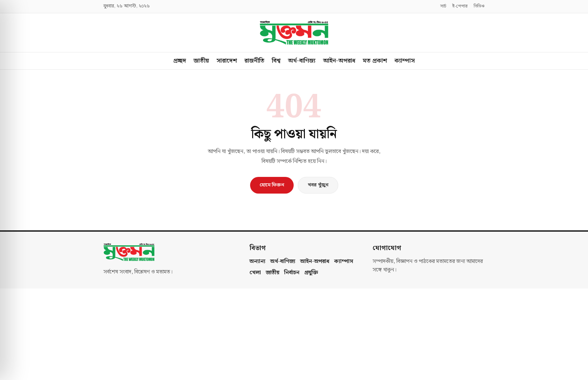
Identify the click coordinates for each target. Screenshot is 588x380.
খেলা (255, 273)
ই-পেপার (460, 6)
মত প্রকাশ (375, 61)
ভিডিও (479, 6)
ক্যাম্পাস (404, 61)
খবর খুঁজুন (318, 185)
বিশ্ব (276, 61)
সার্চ (443, 6)
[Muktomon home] (294, 33)
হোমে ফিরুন (272, 185)
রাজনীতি (254, 61)
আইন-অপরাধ (339, 61)
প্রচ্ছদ (179, 61)
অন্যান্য (257, 262)
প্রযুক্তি (311, 273)
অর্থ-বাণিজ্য (301, 61)
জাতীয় (201, 61)
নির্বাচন (291, 273)
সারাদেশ (226, 61)
